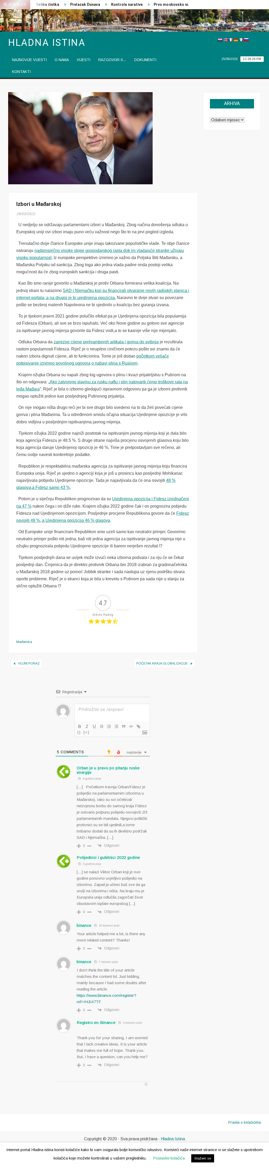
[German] (235, 40)
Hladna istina (46, 43)
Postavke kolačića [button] (169, 1158)
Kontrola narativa (117, 4)
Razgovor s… (112, 60)
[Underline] (94, 726)
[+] (86, 732)
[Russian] (246, 40)
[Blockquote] (123, 726)
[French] (230, 40)
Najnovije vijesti (29, 60)
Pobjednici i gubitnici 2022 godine (108, 857)
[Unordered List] (116, 726)
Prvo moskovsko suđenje (166, 4)
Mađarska (24, 642)
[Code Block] (131, 726)
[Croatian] (220, 40)
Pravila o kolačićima (244, 1122)
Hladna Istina (173, 1139)
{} (79, 732)
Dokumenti (145, 60)
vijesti (83, 60)
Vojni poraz (29, 663)
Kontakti (21, 72)
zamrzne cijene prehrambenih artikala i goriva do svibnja (106, 342)
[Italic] (87, 726)
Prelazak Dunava (75, 4)
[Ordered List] (109, 726)
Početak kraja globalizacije (162, 663)
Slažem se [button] (202, 1158)
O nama (62, 60)
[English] (225, 40)
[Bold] (79, 726)
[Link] (138, 726)
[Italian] (241, 40)
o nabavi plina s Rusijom (114, 363)
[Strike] (101, 726)
